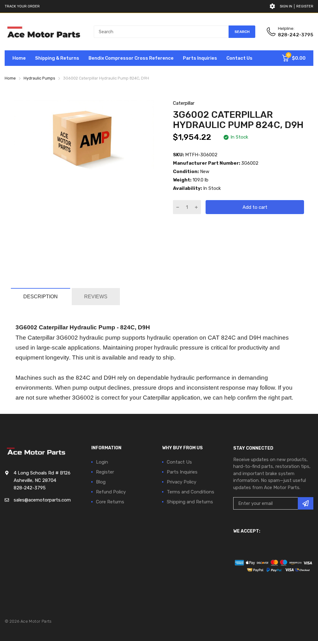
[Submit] (305, 503)
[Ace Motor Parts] (43, 31)
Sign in (286, 6)
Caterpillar (183, 103)
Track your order (22, 6)
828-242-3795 (295, 35)
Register (304, 6)
